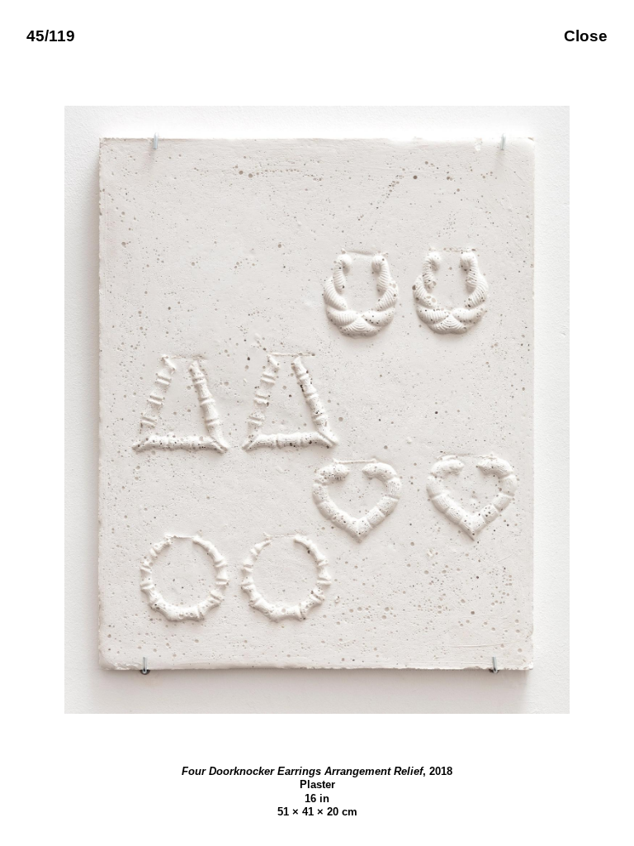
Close (586, 36)
